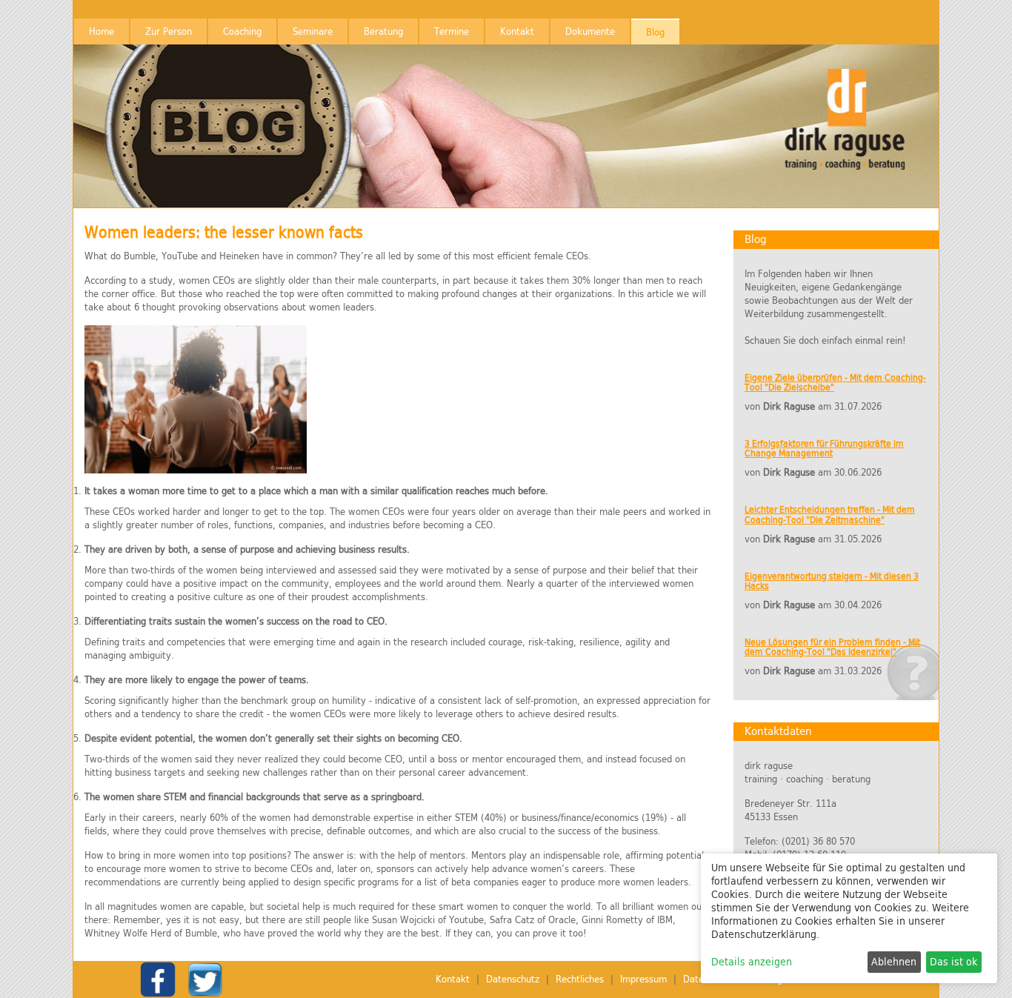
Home (101, 31)
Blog (655, 32)
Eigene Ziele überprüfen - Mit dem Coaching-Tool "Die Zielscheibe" (835, 383)
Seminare (313, 31)
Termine (451, 31)
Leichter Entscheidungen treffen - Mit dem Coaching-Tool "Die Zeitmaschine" (830, 515)
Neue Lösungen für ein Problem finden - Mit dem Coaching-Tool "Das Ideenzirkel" (832, 647)
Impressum (643, 979)
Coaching (242, 31)
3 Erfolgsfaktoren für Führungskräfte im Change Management (824, 449)
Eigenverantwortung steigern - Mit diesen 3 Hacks (832, 581)
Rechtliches (580, 979)
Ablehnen (893, 962)
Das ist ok (953, 962)
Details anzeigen (751, 962)
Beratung (383, 31)
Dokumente (590, 31)
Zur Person (168, 31)
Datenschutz (512, 979)
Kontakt (517, 31)
